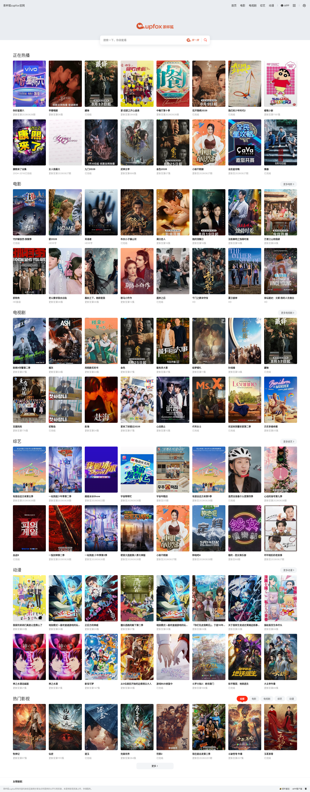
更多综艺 (287, 441)
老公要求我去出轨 (58, 297)
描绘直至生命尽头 (273, 625)
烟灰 (51, 367)
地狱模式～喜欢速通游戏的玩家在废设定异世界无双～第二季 (65, 625)
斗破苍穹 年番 (235, 753)
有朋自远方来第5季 (202, 496)
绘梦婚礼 (196, 367)
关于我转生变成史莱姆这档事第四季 (244, 625)
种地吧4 (196, 555)
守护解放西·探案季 (22, 239)
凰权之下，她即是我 (95, 297)
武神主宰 (125, 169)
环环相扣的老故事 (273, 555)
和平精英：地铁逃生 (238, 683)
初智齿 (52, 426)
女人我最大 (54, 169)
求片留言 (286, 789)
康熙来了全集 (19, 169)
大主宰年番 (269, 683)
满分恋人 (160, 239)
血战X (16, 555)
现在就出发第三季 (201, 753)
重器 (266, 169)
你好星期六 (18, 110)
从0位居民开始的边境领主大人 (136, 683)
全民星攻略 (234, 169)
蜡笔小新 (268, 110)
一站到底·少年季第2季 (96, 555)
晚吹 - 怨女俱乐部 (237, 555)
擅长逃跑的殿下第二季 (132, 625)
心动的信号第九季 (273, 496)
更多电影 (287, 184)
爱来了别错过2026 (130, 426)
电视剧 (253, 5)
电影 (242, 5)
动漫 (271, 5)
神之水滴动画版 (21, 683)
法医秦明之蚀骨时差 (238, 239)
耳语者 (88, 239)
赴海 (87, 426)
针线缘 (231, 367)
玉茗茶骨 (268, 753)
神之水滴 (53, 683)
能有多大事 (162, 367)
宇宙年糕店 (162, 496)
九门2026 (90, 169)
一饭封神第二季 (57, 555)
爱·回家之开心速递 (130, 110)
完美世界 (125, 753)
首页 (234, 5)
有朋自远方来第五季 (23, 496)
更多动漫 (287, 570)
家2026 (53, 239)
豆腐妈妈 (17, 426)
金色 (123, 367)
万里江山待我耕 (272, 239)
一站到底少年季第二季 (60, 496)
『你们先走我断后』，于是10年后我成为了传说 (208, 625)
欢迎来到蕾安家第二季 (239, 426)
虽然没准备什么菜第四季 (240, 496)
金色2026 (161, 169)
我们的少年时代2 (237, 110)
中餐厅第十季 (163, 110)
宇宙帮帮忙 (126, 496)
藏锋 (87, 110)
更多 (154, 766)
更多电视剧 (286, 312)
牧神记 (16, 753)
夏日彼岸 (232, 297)
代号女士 (196, 426)
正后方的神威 (91, 625)
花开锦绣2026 (199, 110)
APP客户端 (297, 789)
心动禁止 (160, 426)
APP (286, 5)
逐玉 (87, 753)
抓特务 (16, 297)
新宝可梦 (89, 683)
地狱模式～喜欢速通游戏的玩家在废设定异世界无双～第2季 (172, 625)
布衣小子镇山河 (128, 239)
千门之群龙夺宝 (200, 297)
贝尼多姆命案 (271, 426)
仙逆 (51, 753)
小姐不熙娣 (198, 169)
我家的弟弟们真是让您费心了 (27, 625)
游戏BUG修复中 (164, 683)
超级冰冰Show (92, 496)
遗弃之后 (160, 297)
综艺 (262, 5)
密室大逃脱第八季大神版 (133, 555)
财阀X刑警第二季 (21, 367)
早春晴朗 (53, 110)
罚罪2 (159, 753)
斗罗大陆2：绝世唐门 (203, 683)
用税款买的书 (91, 367)
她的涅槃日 (198, 239)
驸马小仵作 (126, 297)
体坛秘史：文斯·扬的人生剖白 (279, 297)
